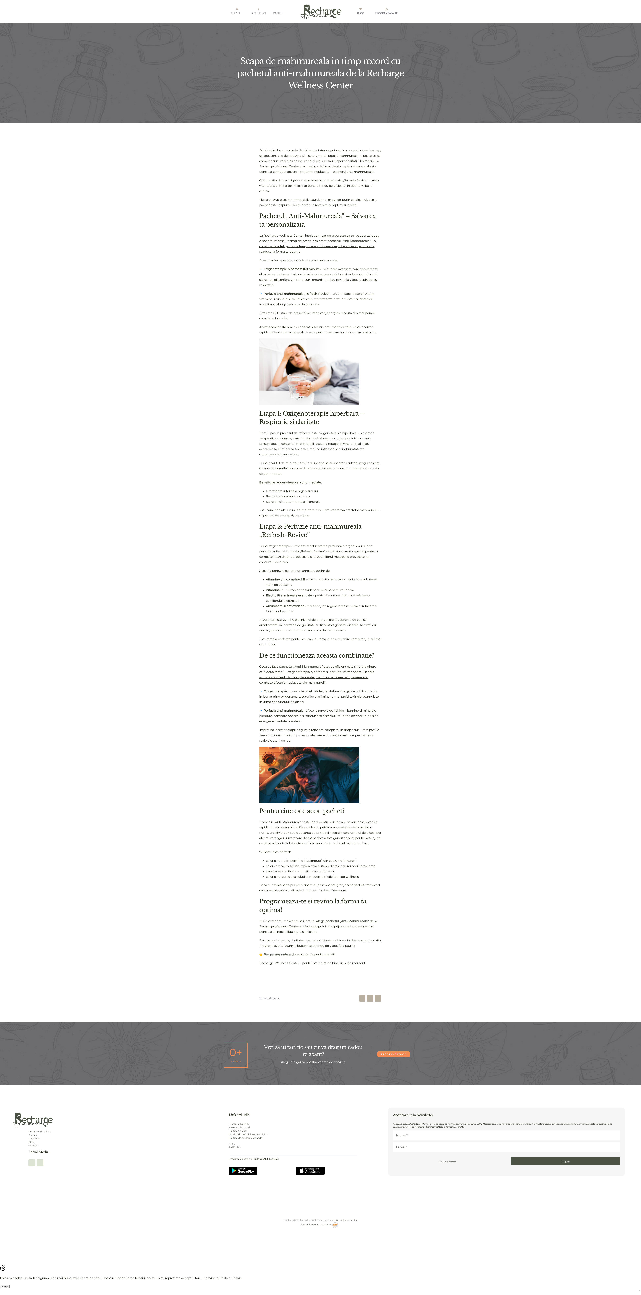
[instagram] (40, 1162)
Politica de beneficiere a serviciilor (249, 1134)
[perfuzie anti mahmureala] (31, 1114)
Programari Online (39, 1131)
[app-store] (310, 1168)
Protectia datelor (447, 1161)
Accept (4, 1286)
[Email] (378, 998)
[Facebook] (362, 998)
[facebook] (31, 1162)
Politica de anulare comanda (245, 1137)
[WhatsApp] (370, 998)
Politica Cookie (230, 1278)
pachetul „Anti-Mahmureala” (349, 241)
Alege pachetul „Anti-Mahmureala (342, 921)
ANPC (232, 1143)
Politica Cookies (238, 1130)
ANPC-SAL (235, 1147)
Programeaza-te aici (278, 954)
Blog (31, 1142)
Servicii (32, 1135)
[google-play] (243, 1168)
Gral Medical (325, 1224)
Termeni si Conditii (240, 1127)
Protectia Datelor (239, 1123)
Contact (33, 1145)
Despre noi (34, 1138)
